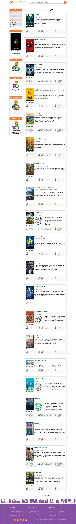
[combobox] (47, 2)
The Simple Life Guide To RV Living (43, 187)
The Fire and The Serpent (41, 311)
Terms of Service (62, 519)
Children (39, 4)
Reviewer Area (61, 511)
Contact (20, 5)
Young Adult (14, 16)
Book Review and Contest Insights (16, 512)
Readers (17, 5)
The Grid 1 (37, 14)
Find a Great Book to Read (34, 510)
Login (24, 5)
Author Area (60, 510)
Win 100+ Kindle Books (33, 511)
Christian (46, 4)
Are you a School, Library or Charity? (36, 514)
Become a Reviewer (52, 512)
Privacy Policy (54, 519)
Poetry (13, 26)
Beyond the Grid (38, 64)
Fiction (51, 4)
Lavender (36, 423)
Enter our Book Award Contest (16, 511)
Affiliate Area (61, 512)
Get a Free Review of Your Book (16, 510)
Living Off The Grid (39, 89)
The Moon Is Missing (39, 286)
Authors (13, 5)
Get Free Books (32, 512)
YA (42, 4)
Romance (61, 4)
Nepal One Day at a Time (41, 447)
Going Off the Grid (39, 39)
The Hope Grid (38, 335)
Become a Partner (52, 515)
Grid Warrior (37, 261)
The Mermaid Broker (39, 237)
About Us (50, 511)
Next (49, 495)
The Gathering (38, 212)
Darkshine (37, 398)
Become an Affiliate (52, 514)
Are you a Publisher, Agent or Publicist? (17, 514)
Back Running (38, 472)
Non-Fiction (56, 4)
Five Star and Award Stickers (15, 515)
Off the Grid (37, 113)
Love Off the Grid (39, 163)
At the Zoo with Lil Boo (40, 360)
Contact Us (51, 510)
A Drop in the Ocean (39, 378)
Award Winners (33, 4)
